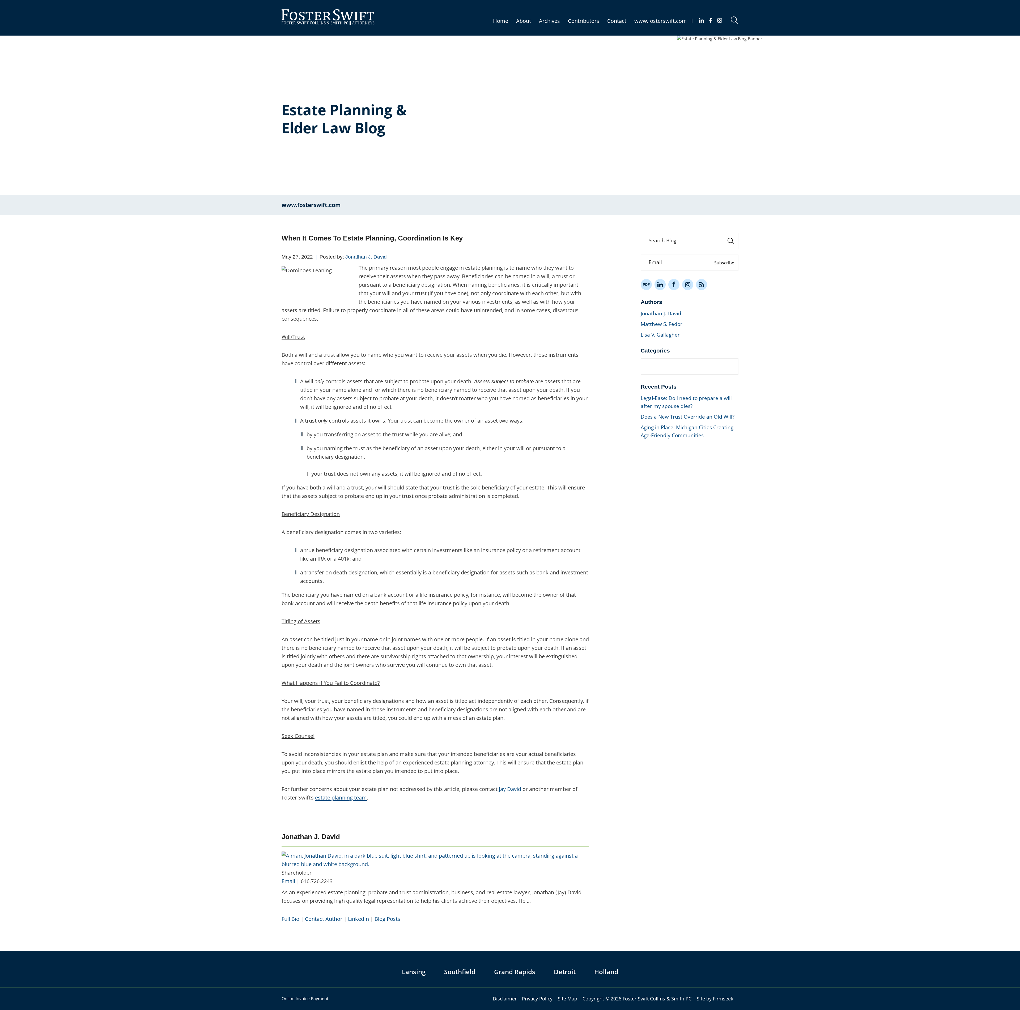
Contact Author (323, 918)
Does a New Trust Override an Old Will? (687, 416)
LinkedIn (358, 918)
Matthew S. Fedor (661, 324)
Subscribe (724, 263)
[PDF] (646, 284)
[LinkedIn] (660, 284)
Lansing (414, 971)
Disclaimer (505, 998)
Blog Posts (387, 918)
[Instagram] (719, 20)
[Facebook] (710, 20)
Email (288, 881)
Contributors (583, 20)
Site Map (567, 998)
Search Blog (662, 240)
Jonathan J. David (366, 257)
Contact (616, 20)
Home (500, 20)
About (523, 20)
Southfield (459, 971)
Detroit (565, 971)
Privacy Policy (537, 998)
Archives (549, 20)
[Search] (734, 20)
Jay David (510, 789)
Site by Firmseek (715, 998)
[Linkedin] (701, 20)
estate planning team (341, 797)
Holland (606, 971)
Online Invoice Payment (305, 999)
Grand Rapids (514, 971)
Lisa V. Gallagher (660, 334)
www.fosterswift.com (660, 20)
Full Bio (290, 918)
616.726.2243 (317, 881)
